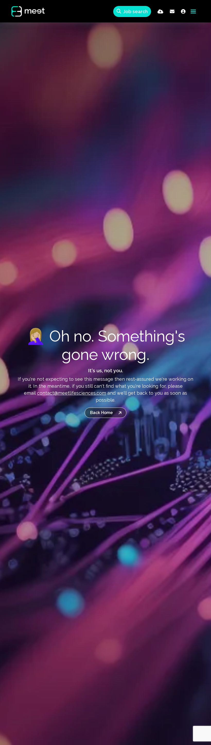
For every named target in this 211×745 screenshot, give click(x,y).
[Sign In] (183, 11)
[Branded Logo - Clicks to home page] (24, 11)
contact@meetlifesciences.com (71, 393)
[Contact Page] (172, 11)
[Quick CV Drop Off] (160, 11)
